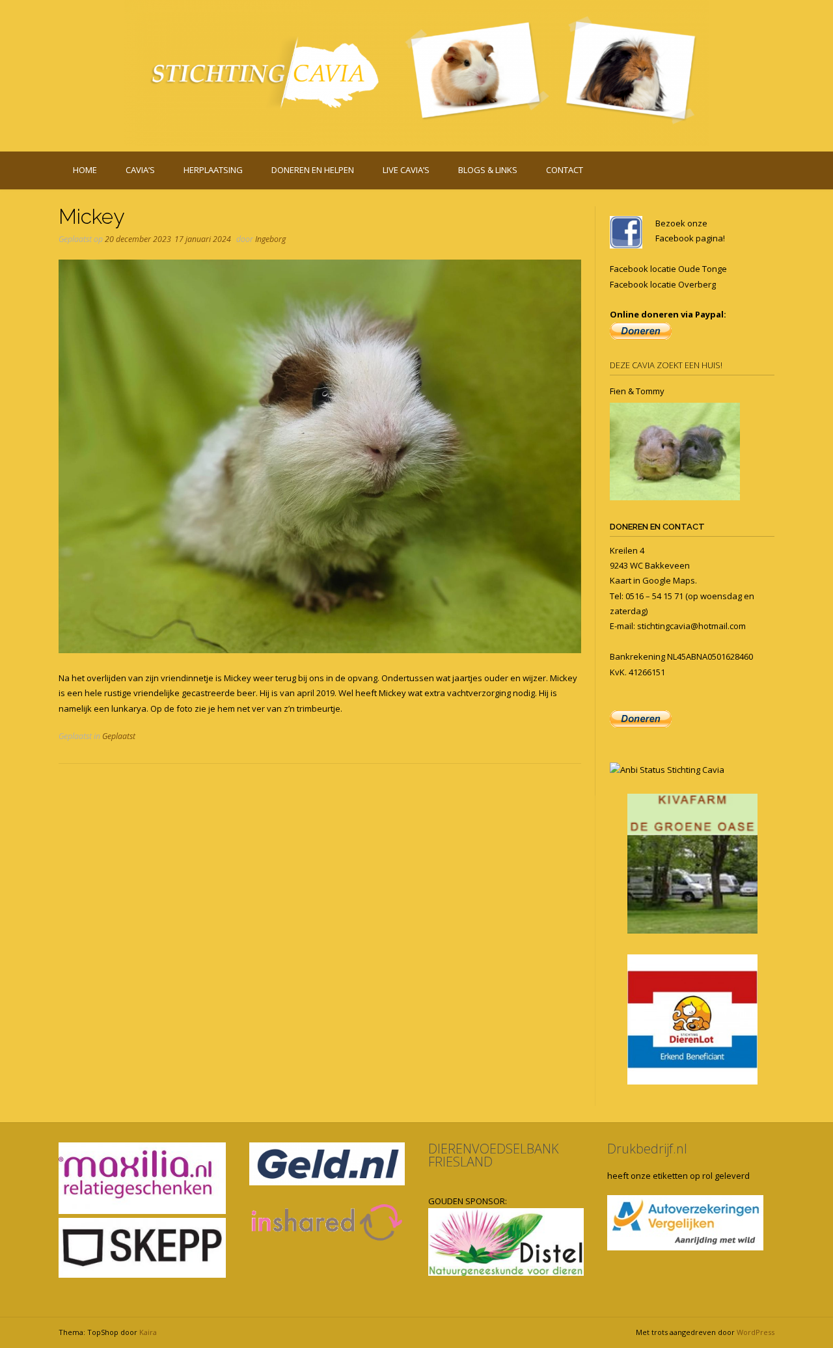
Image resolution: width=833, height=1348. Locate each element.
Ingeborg (270, 239)
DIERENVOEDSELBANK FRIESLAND (493, 1155)
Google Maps (668, 580)
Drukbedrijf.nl (647, 1148)
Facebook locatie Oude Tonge (668, 269)
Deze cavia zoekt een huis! (666, 365)
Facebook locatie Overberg (663, 284)
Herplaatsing (213, 170)
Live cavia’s (406, 170)
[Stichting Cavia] (416, 73)
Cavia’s (140, 170)
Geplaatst (118, 736)
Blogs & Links (487, 170)
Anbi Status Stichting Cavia (672, 769)
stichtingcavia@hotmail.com (691, 626)
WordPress (755, 1332)
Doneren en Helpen (312, 170)
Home (85, 170)
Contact (564, 170)
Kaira (148, 1332)
